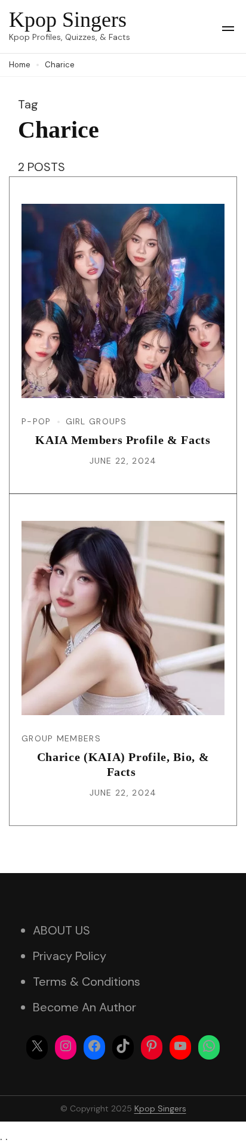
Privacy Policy (69, 956)
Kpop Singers (68, 20)
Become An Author (84, 1007)
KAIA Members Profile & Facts (122, 439)
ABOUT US (61, 930)
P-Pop (36, 421)
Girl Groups (96, 421)
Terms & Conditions (86, 981)
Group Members (61, 738)
